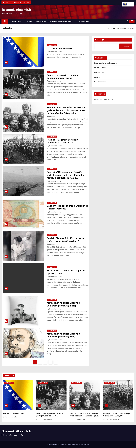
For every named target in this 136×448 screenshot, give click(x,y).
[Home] (4, 21)
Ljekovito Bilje (41, 21)
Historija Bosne (83, 21)
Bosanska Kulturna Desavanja (61, 21)
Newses (76, 444)
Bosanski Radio (15, 21)
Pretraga (99, 40)
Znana (96, 99)
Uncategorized (52, 45)
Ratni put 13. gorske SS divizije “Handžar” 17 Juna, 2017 (116, 414)
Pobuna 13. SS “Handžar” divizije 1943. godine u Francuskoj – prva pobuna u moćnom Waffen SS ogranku (67, 110)
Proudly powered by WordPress (57, 444)
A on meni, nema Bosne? (59, 48)
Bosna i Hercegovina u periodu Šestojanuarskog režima (49, 414)
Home (110, 28)
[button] (128, 21)
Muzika (29, 21)
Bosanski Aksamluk (16, 10)
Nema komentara (56, 52)
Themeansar (85, 444)
